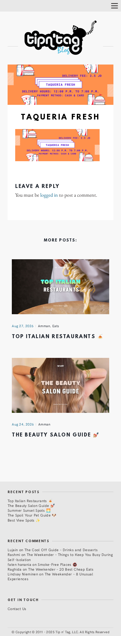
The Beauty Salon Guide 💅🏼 (55, 435)
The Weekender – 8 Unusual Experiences (50, 576)
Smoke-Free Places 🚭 (57, 564)
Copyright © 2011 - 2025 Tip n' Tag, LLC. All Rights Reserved (62, 632)
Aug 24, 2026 (23, 424)
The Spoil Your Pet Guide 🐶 (32, 515)
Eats (55, 325)
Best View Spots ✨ (24, 520)
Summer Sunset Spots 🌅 (29, 510)
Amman (44, 325)
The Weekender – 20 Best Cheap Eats (60, 569)
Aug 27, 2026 (23, 325)
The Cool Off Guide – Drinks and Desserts (61, 549)
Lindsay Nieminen (23, 573)
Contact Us (17, 608)
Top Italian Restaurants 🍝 (58, 337)
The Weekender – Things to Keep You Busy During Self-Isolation (60, 557)
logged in (49, 195)
